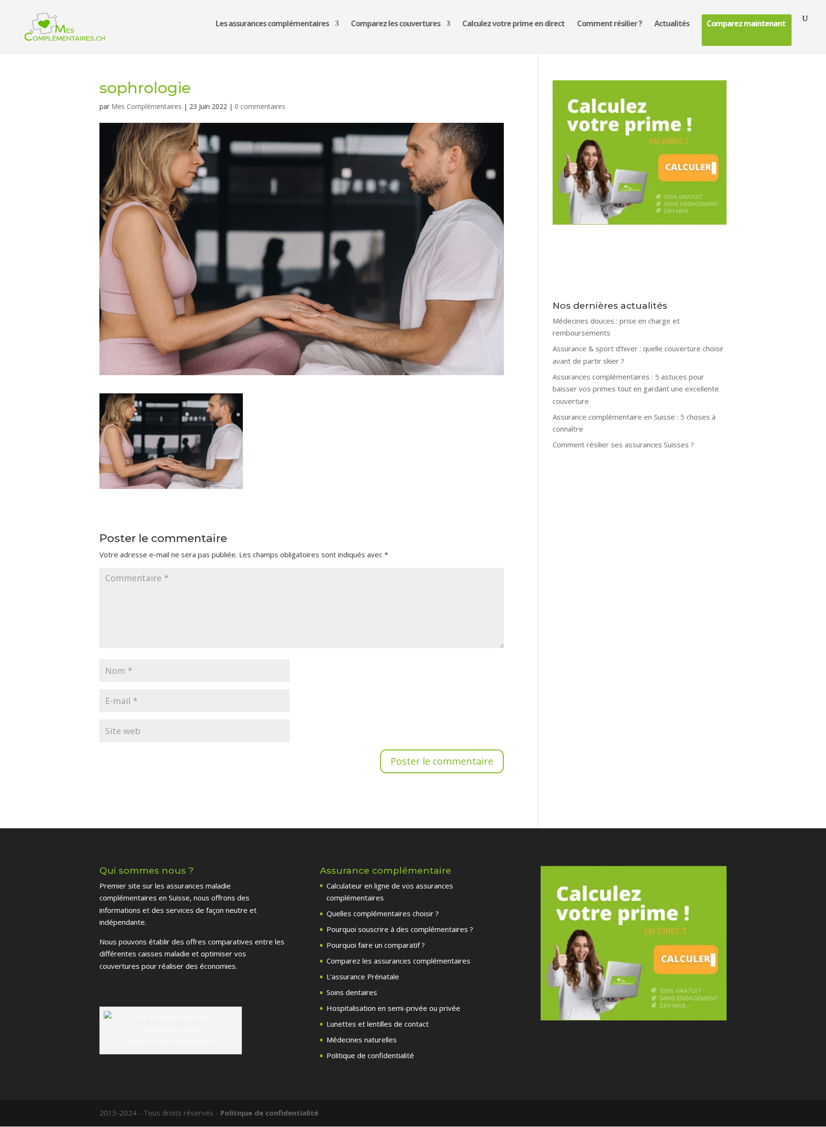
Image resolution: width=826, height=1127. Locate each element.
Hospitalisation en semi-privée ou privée (393, 1008)
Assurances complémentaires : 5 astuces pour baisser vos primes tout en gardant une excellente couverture (636, 389)
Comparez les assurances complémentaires (398, 960)
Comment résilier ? (609, 24)
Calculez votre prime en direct (513, 24)
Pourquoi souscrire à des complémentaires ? (399, 929)
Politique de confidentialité (370, 1055)
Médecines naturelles (361, 1039)
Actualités (671, 24)
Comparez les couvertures (395, 24)
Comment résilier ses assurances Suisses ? (623, 444)
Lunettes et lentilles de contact (377, 1024)
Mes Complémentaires (146, 106)
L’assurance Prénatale (362, 976)
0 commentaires (260, 106)
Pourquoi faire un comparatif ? (375, 945)
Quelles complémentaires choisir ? (382, 913)
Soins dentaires (351, 992)
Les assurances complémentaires (272, 24)
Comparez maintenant (745, 24)
